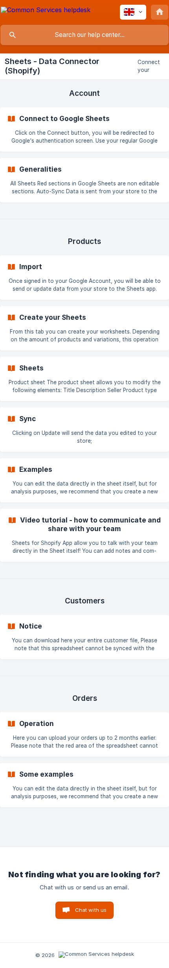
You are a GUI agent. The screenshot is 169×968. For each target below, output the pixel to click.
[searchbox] (84, 35)
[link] (84, 129)
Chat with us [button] (91, 910)
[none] (45, 11)
